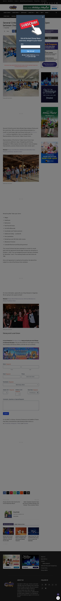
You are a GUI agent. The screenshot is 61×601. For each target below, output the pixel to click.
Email (22, 44)
